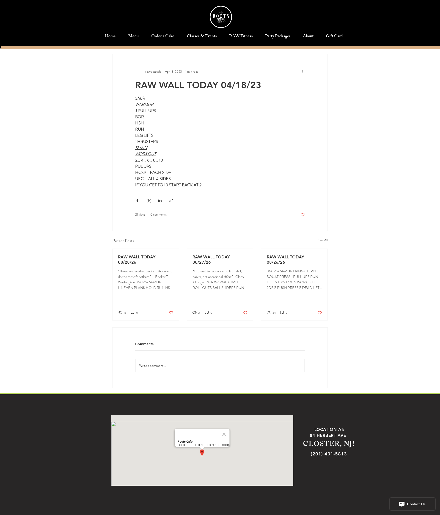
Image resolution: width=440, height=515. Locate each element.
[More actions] (302, 71)
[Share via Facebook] (137, 200)
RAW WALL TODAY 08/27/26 (211, 259)
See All (323, 240)
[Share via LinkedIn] (160, 200)
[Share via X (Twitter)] (148, 200)
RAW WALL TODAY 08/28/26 (136, 259)
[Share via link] (171, 200)
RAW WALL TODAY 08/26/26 (285, 259)
